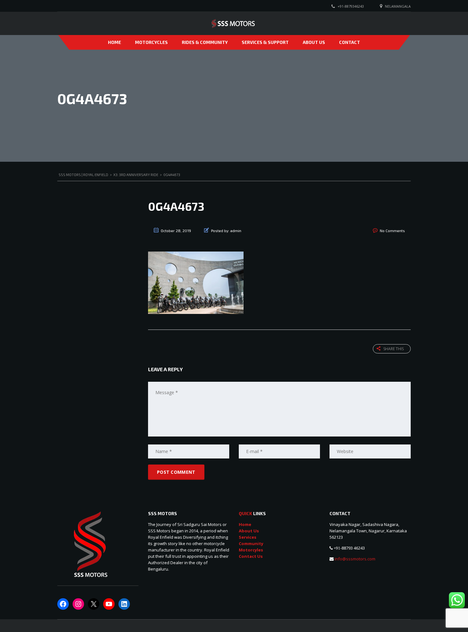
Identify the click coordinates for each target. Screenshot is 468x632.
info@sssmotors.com (354, 559)
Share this (393, 349)
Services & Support (265, 42)
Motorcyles (251, 550)
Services (247, 537)
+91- (338, 548)
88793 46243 (353, 548)
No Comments (392, 230)
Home (114, 42)
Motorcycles (151, 42)
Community (251, 543)
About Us (314, 42)
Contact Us (251, 556)
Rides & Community (205, 42)
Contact (349, 42)
